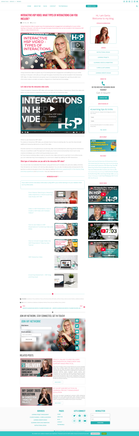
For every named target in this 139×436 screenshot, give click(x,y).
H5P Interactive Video (35, 257)
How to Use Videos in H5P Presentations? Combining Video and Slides (40, 227)
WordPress (94, 178)
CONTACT (53, 6)
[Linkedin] (79, 421)
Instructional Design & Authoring (96, 171)
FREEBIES (19, 1)
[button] (137, 6)
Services (12, 1)
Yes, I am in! (103, 129)
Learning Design (79, 298)
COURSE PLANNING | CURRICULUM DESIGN (40, 417)
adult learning (28, 302)
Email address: (26, 332)
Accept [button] (104, 433)
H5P (51, 302)
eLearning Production (98, 165)
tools (59, 302)
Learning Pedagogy (106, 176)
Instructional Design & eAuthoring (66, 298)
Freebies (106, 169)
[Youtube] (85, 421)
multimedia (55, 302)
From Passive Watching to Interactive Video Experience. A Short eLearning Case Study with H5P (40, 195)
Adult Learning (93, 161)
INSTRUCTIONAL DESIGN (40, 425)
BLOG (45, 6)
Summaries (40, 171)
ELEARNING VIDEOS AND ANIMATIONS (40, 422)
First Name (24, 325)
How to (113, 169)
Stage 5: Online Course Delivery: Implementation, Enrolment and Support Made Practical (66, 361)
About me (37, 6)
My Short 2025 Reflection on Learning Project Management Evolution (66, 390)
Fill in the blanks (75, 169)
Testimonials (63, 6)
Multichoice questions (62, 169)
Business (103, 161)
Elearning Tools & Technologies (43, 298)
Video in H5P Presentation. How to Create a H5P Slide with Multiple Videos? (39, 211)
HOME (29, 6)
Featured (53, 298)
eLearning (35, 302)
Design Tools (5, 1)
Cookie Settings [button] (95, 433)
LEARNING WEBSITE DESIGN (40, 420)
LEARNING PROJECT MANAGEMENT (40, 414)
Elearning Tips (30, 298)
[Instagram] (74, 421)
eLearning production (44, 302)
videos (63, 302)
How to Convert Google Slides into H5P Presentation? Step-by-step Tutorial (39, 243)
